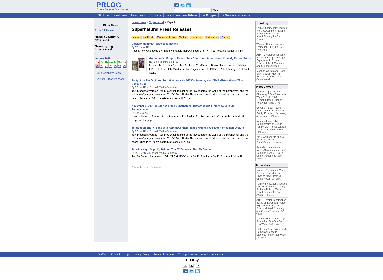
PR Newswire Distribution (235, 15)
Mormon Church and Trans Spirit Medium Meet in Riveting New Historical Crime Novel (270, 75)
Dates (225, 37)
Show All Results (104, 30)
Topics (183, 37)
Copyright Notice (187, 254)
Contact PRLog (120, 254)
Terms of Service (164, 254)
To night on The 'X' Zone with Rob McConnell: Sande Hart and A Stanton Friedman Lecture (188, 127)
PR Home (103, 15)
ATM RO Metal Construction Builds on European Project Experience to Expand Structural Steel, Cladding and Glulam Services (271, 60)
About (204, 254)
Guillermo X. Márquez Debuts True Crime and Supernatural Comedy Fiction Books (200, 58)
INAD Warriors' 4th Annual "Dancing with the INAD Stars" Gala (270, 140)
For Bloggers (209, 15)
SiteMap (102, 254)
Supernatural (102, 49)
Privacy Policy (141, 254)
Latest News (120, 15)
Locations (196, 37)
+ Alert (136, 37)
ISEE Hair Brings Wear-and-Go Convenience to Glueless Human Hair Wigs (271, 232)
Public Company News (108, 72)
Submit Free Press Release (181, 15)
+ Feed (149, 37)
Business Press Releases (110, 78)
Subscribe (155, 15)
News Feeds (138, 15)
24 (119, 66)
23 (124, 66)
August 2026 (102, 58)
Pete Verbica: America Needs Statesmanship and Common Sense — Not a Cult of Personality (270, 151)
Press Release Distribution (113, 9)
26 (110, 66)
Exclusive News (166, 37)
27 (106, 66)
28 (101, 66)
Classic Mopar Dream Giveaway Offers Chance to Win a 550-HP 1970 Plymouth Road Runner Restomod (271, 97)
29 (97, 66)
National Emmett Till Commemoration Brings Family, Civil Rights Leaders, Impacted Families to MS (271, 125)
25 (115, 66)
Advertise (217, 254)
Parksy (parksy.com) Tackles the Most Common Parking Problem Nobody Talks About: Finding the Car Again (271, 34)
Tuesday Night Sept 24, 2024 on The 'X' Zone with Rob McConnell (172, 149)
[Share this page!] (182, 6)
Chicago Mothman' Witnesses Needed (155, 43)
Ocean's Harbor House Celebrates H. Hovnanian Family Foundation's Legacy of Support (271, 112)
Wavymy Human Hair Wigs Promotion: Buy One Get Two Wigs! (270, 47)
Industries (211, 37)
